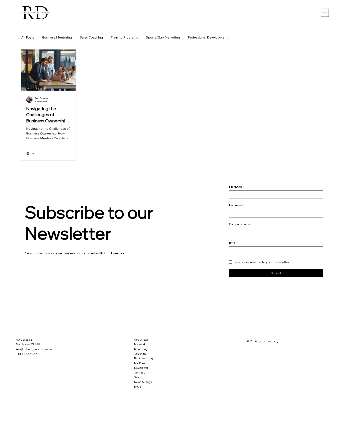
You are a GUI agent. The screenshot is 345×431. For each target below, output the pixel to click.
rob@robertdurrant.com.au (34, 349)
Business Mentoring (57, 37)
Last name (236, 205)
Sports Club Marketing (163, 37)
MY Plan (139, 363)
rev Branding (270, 341)
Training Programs (124, 37)
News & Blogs (143, 382)
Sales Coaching (91, 37)
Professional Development (208, 37)
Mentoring (141, 349)
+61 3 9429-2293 (27, 354)
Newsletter (141, 368)
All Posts (27, 37)
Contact (139, 372)
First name (236, 187)
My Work (140, 344)
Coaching (140, 353)
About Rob (141, 339)
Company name (239, 224)
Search (138, 377)
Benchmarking (143, 358)
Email (233, 242)
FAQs (137, 386)
